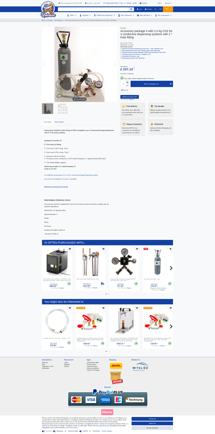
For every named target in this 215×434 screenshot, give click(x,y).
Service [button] (167, 3)
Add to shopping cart (151, 84)
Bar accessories (164, 15)
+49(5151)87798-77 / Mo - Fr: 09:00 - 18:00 (121, 3)
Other (72, 15)
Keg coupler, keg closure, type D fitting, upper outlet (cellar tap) (141, 50)
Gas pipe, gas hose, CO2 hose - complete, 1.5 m (136, 54)
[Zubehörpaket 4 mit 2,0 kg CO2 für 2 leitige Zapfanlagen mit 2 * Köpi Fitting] (47, 108)
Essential (49, 431)
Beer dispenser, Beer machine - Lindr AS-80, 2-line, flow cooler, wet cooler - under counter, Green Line (57, 279)
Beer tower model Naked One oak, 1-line (88, 279)
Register (67, 364)
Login (66, 362)
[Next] (115, 64)
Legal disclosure (92, 366)
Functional (96, 431)
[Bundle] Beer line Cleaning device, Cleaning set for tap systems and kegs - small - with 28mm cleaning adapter (158, 340)
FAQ (43, 364)
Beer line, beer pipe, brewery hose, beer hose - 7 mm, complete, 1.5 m (142, 48)
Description (48, 122)
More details (59, 122)
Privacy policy (91, 364)
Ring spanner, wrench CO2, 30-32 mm (133, 58)
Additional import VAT (129, 97)
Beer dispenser (126, 15)
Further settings (107, 431)
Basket (66, 366)
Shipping (131, 99)
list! (55, 169)
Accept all (152, 419)
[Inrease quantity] (127, 82)
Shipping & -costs (48, 366)
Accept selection (152, 428)
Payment (45, 362)
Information (45, 368)
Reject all (152, 423)
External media (73, 431)
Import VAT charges (93, 370)
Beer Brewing (145, 15)
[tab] (47, 122)
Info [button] (159, 3)
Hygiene (86, 15)
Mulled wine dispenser (105, 15)
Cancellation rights (93, 362)
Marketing (60, 431)
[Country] (155, 9)
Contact (144, 3)
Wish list (125, 90)
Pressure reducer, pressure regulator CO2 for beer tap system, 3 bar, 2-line (144, 52)
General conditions (93, 368)
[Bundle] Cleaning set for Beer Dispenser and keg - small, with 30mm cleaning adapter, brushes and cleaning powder (90, 340)
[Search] (131, 9)
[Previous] (44, 64)
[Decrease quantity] (127, 85)
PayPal (85, 431)
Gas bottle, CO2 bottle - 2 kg (130, 56)
